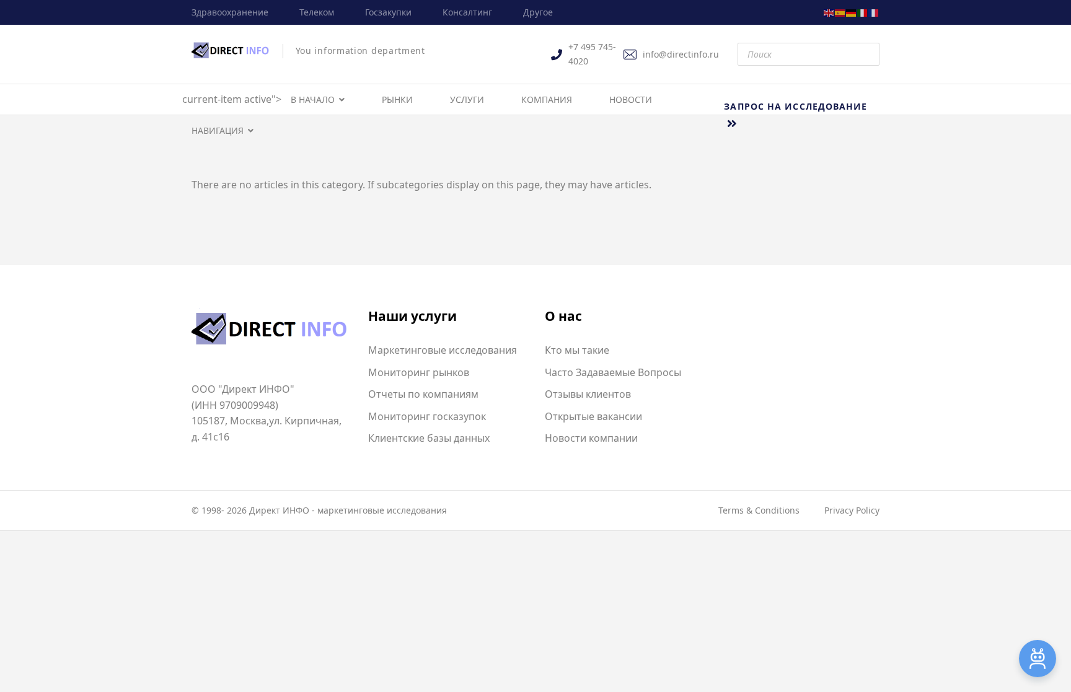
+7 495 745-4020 (592, 53)
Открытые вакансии (593, 416)
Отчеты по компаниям (423, 394)
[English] (829, 12)
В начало (313, 99)
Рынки (397, 99)
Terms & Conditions (759, 510)
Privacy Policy (851, 510)
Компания (546, 99)
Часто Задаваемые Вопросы (613, 372)
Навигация (218, 130)
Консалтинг (467, 12)
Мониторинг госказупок (427, 416)
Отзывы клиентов (588, 394)
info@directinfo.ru (681, 54)
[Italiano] (862, 12)
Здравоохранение (230, 12)
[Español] (840, 12)
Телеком (316, 12)
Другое (538, 12)
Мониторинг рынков (418, 372)
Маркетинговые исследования (442, 350)
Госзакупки (388, 12)
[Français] (873, 12)
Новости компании (591, 438)
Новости (630, 99)
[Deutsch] (851, 12)
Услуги (467, 99)
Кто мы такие (577, 350)
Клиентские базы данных (429, 438)
